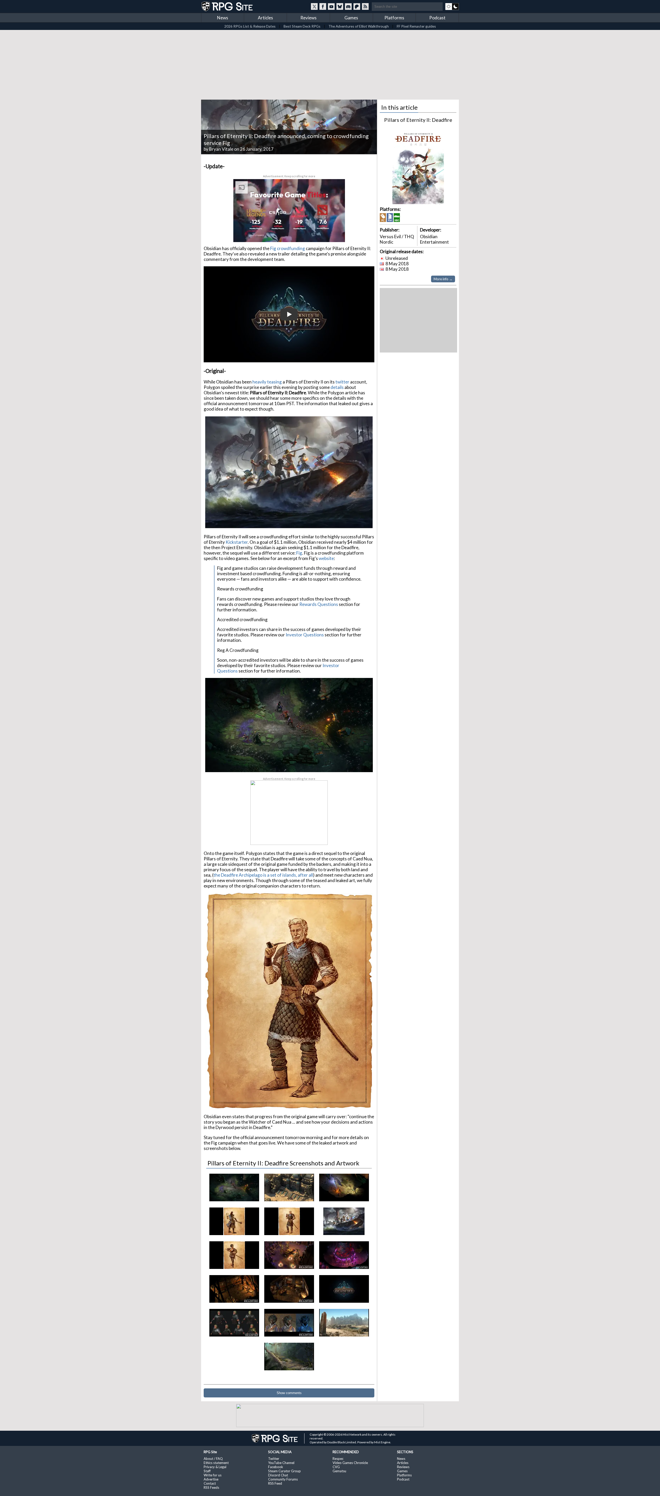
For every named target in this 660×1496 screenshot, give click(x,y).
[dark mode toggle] (452, 6)
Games (351, 17)
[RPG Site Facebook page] (322, 6)
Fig (299, 553)
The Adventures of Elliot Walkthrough (358, 26)
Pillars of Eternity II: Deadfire (418, 120)
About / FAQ (213, 1459)
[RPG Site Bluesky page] (339, 6)
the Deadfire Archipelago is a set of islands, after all (263, 875)
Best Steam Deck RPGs (302, 26)
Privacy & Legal (215, 1467)
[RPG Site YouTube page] (331, 6)
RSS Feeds (211, 1487)
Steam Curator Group (284, 1471)
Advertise (211, 1479)
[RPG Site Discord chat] (348, 6)
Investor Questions (305, 634)
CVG (336, 1467)
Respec (338, 1459)
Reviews (308, 17)
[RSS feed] (365, 6)
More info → (443, 279)
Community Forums (283, 1479)
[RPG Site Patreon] (356, 6)
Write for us (212, 1475)
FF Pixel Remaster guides (416, 26)
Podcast (437, 17)
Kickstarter (237, 542)
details (337, 387)
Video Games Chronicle (350, 1463)
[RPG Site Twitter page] (314, 6)
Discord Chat (278, 1475)
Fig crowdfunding (287, 248)
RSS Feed (275, 1483)
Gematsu (339, 1471)
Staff (207, 1471)
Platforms (394, 17)
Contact (210, 1483)
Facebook (275, 1467)
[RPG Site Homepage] (227, 6)
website (326, 558)
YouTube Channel (281, 1463)
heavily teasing (267, 382)
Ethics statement (216, 1463)
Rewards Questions (318, 604)
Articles (265, 17)
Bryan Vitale (221, 149)
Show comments (289, 1393)
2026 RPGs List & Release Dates (250, 26)
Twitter (273, 1459)
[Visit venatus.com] (335, 233)
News (222, 17)
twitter (342, 382)
